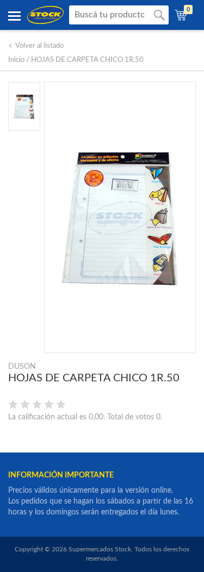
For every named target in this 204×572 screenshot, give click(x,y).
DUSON (22, 366)
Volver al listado (39, 45)
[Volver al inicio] (45, 14)
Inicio (16, 60)
